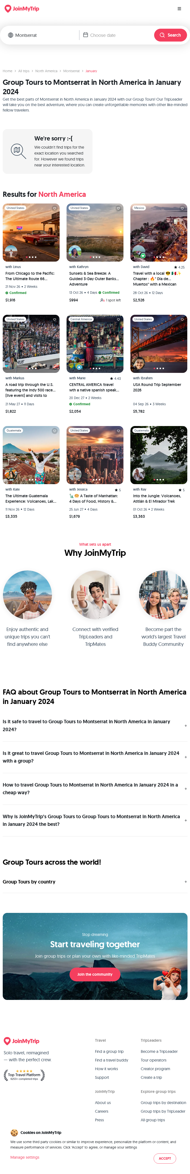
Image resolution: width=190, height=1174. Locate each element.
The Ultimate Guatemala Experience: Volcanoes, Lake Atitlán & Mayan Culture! (30, 498)
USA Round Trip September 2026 (157, 387)
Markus (18, 378)
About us (103, 1102)
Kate (16, 489)
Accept (165, 1158)
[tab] (26, 257)
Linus (17, 267)
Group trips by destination (163, 1102)
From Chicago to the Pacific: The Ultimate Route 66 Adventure (30, 276)
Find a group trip (109, 1051)
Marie (81, 378)
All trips (23, 71)
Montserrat (71, 71)
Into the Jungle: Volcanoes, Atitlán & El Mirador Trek (157, 498)
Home (7, 71)
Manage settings (24, 1157)
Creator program (155, 1068)
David (145, 267)
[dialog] (95, 1147)
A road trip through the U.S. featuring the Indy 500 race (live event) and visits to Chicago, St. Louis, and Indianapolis (29, 390)
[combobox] (47, 35)
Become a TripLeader (159, 1051)
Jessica (82, 489)
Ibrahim (147, 378)
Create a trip (151, 1077)
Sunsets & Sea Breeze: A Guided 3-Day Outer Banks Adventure (92, 279)
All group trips (153, 1119)
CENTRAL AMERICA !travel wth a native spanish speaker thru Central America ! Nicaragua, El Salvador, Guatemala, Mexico (94, 387)
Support (102, 1077)
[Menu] (179, 8)
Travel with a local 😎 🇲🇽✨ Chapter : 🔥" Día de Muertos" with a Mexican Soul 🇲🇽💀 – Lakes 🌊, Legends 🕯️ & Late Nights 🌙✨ (158, 279)
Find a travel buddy (111, 1060)
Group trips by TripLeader (163, 1111)
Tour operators (153, 1060)
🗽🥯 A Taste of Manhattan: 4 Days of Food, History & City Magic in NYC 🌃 (93, 498)
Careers (101, 1111)
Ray (143, 489)
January (91, 71)
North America (46, 71)
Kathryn (83, 267)
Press (99, 1119)
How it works (106, 1068)
